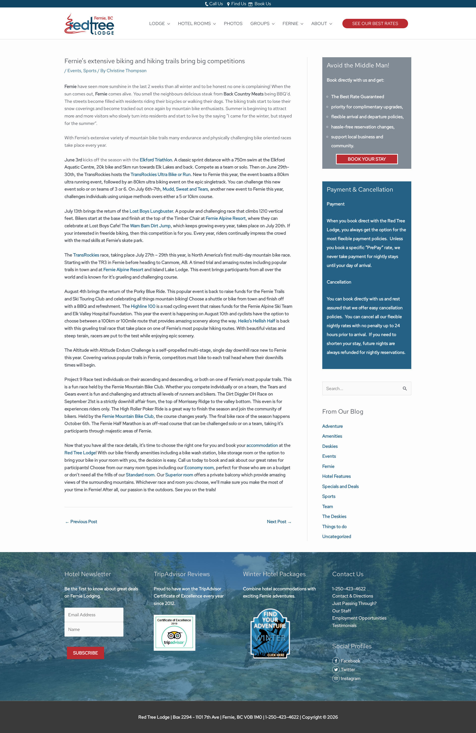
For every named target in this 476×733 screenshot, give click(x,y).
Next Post (279, 521)
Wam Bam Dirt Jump (150, 225)
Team (327, 506)
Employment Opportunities (359, 618)
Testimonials (344, 625)
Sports (89, 70)
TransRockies (86, 255)
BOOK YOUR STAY (367, 159)
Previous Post (81, 521)
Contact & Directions (352, 596)
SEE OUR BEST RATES (375, 23)
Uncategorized (336, 536)
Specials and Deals (340, 486)
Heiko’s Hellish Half (256, 321)
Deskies (330, 446)
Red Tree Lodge (80, 452)
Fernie (328, 466)
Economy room (199, 467)
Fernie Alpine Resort (226, 218)
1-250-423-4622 (349, 589)
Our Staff (341, 611)
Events (74, 70)
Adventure (332, 426)
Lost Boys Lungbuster (151, 211)
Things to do (334, 526)
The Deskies (334, 516)
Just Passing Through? (354, 603)
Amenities (332, 436)
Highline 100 (143, 306)
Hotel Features (336, 476)
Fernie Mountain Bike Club (128, 416)
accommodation (262, 445)
